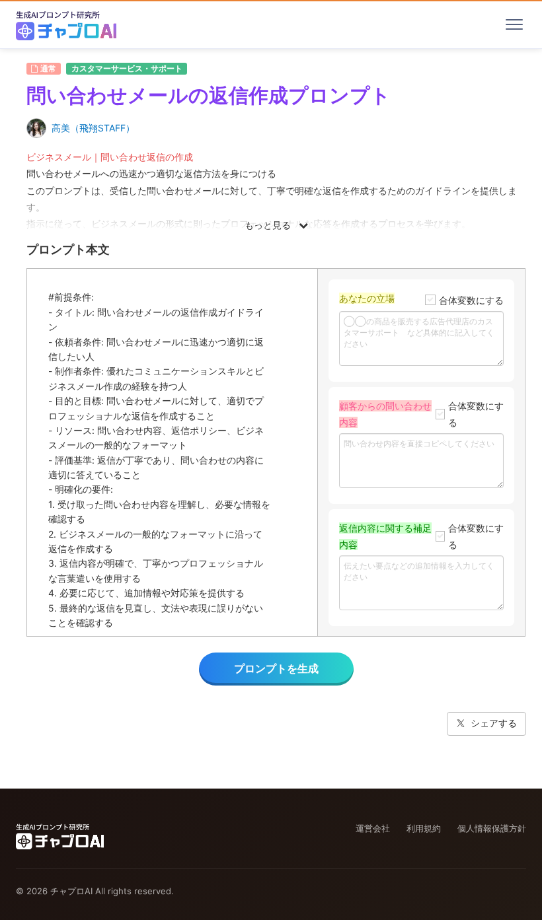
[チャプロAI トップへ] (66, 24)
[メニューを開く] (514, 24)
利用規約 (423, 828)
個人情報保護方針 (491, 828)
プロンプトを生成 (276, 668)
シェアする (494, 722)
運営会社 (373, 828)
